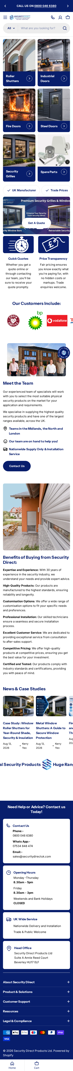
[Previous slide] (25, 228)
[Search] (65, 28)
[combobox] (36, 28)
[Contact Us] (53, 17)
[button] (5, 6)
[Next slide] (48, 228)
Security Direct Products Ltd (33, 1051)
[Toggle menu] (5, 17)
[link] (13, 320)
